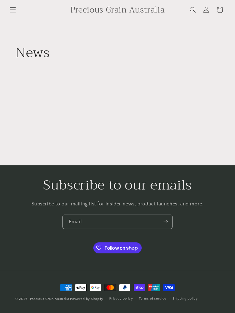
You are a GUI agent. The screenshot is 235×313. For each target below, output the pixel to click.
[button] (13, 10)
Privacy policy (121, 298)
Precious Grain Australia (49, 299)
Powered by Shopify (86, 299)
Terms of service (152, 298)
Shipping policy (185, 298)
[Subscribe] (165, 222)
